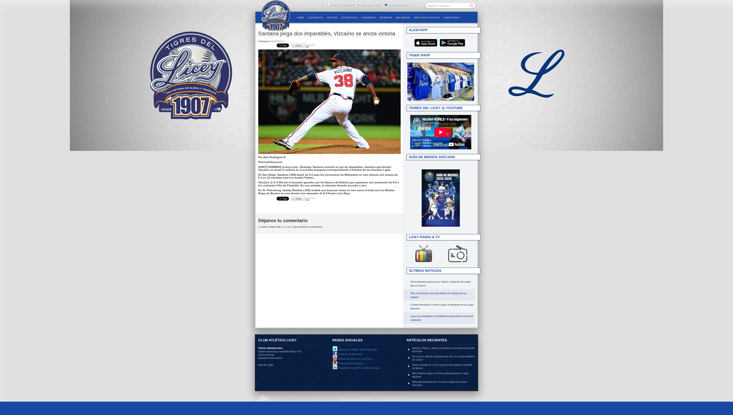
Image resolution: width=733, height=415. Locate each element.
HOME (300, 17)
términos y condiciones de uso (356, 399)
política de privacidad (390, 399)
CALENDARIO (315, 17)
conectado (287, 226)
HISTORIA (332, 17)
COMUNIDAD (368, 17)
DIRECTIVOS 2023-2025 (427, 17)
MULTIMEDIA (403, 17)
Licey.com (276, 15)
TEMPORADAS (451, 17)
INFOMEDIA (385, 17)
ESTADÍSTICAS (349, 17)
